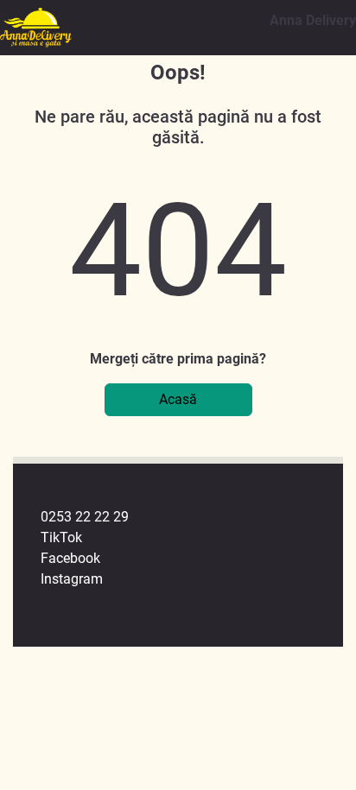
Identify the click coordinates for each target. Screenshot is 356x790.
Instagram (72, 579)
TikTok (61, 537)
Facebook (70, 558)
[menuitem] (192, 517)
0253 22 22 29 (85, 517)
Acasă (178, 399)
